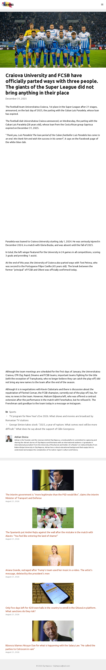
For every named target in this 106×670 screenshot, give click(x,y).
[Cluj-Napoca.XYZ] (7, 4)
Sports (12, 412)
